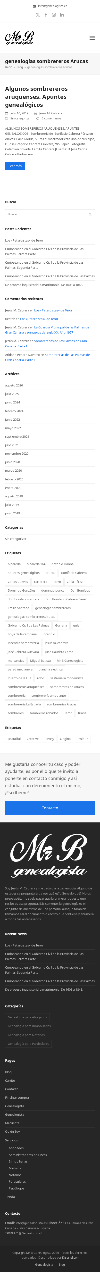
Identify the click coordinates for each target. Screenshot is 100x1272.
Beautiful (14, 738)
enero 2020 (13, 487)
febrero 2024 (14, 411)
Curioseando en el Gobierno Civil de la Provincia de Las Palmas (50, 276)
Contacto (50, 808)
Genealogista (14, 1106)
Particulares (17, 1181)
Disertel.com (70, 1257)
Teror (68, 713)
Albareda (14, 564)
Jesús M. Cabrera (50, 113)
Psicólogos (16, 1188)
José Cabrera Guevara (23, 652)
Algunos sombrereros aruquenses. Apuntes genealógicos (36, 96)
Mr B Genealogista (70, 660)
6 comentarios (51, 118)
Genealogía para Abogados (27, 1017)
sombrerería (16, 695)
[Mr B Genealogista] (50, 878)
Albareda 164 (36, 564)
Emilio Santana (18, 608)
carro (57, 581)
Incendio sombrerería (23, 643)
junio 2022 (12, 419)
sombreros (16, 713)
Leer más (15, 166)
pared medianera (20, 669)
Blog (8, 1072)
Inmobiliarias (18, 1161)
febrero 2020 (14, 479)
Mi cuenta (12, 1123)
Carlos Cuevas (18, 581)
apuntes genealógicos (24, 572)
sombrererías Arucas (61, 704)
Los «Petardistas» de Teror (24, 240)
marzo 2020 (13, 470)
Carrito (10, 1080)
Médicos (15, 1168)
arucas (50, 572)
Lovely (49, 738)
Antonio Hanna (62, 564)
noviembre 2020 (16, 453)
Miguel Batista (40, 660)
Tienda (10, 1197)
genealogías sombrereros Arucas (31, 616)
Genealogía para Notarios (26, 1035)
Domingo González (21, 590)
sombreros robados (44, 713)
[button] (92, 38)
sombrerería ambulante (49, 695)
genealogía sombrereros (53, 608)
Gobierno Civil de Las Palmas (28, 625)
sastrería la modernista (66, 678)
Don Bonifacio (80, 590)
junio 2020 (12, 462)
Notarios (15, 1175)
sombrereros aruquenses (26, 687)
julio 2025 (12, 394)
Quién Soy (12, 1131)
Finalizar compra (17, 1097)
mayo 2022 (13, 428)
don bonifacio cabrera (23, 599)
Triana (82, 713)
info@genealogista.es (52, 6)
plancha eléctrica (51, 669)
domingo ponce (52, 590)
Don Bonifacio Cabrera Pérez (65, 599)
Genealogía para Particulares (28, 1043)
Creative (33, 738)
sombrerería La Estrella (24, 704)
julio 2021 (12, 445)
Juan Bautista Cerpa (59, 652)
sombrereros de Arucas (67, 687)
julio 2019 (12, 504)
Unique (82, 738)
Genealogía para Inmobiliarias (29, 1026)
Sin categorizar (20, 118)
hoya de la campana (22, 634)
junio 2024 (12, 402)
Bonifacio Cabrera (74, 572)
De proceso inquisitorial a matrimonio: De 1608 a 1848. (44, 285)
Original (65, 738)
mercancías (16, 660)
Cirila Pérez (75, 581)
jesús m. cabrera (56, 643)
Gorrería (61, 625)
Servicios (11, 1140)
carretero (40, 581)
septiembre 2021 (17, 436)
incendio (49, 634)
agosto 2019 (14, 496)
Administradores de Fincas (28, 1155)
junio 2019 (12, 513)
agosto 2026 (14, 385)
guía (76, 625)
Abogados (16, 1148)
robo (40, 678)
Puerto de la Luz (19, 678)
